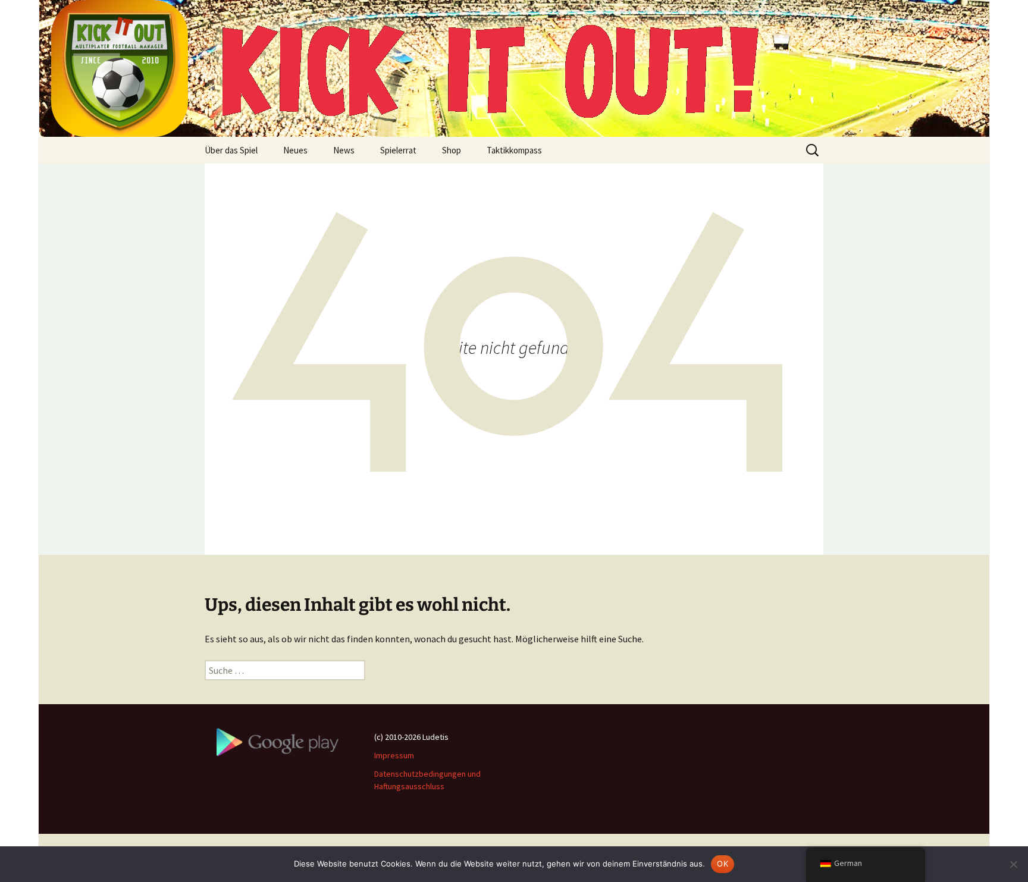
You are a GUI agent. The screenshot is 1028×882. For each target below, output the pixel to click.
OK (722, 863)
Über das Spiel (231, 150)
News (344, 150)
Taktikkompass (514, 150)
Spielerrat (398, 150)
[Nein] (1013, 864)
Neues (295, 150)
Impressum (394, 755)
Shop (451, 150)
